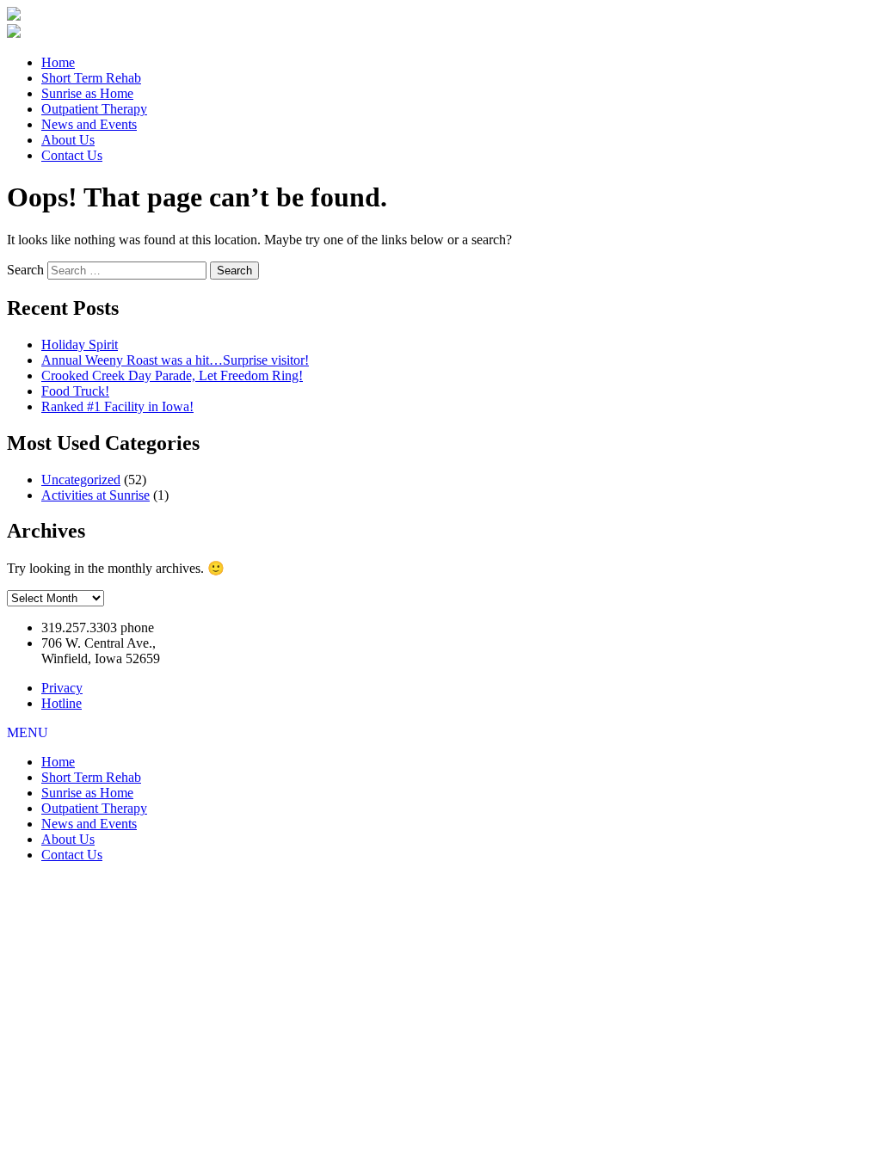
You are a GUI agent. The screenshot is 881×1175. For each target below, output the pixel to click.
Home (58, 62)
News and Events (89, 124)
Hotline (61, 703)
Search (25, 269)
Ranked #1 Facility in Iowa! (117, 406)
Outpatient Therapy (94, 109)
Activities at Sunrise (95, 495)
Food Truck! (75, 391)
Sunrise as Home (87, 93)
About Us (68, 139)
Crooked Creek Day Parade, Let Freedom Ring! (172, 375)
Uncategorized (80, 479)
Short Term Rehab (91, 78)
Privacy (62, 687)
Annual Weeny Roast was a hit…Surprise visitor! (175, 360)
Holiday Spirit (79, 344)
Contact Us (71, 155)
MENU (27, 732)
